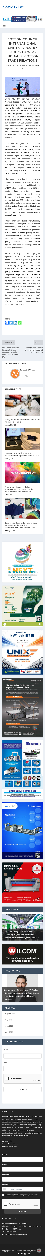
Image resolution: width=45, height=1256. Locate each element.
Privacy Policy (7, 1141)
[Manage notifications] (39, 1250)
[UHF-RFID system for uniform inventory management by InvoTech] (22, 439)
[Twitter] (11, 323)
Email (5, 1062)
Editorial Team (21, 65)
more (26, 1136)
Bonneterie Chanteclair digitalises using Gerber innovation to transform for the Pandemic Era (21, 525)
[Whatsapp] (20, 323)
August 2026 (10, 1013)
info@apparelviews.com (17, 1234)
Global (23, 68)
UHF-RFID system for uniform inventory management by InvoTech (22, 454)
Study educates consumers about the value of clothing (22, 420)
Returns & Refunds (9, 1146)
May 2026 (9, 1032)
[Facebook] (7, 323)
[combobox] (5, 1189)
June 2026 (9, 1026)
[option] (22, 926)
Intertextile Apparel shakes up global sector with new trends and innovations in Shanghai (22, 934)
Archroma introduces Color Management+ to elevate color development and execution (19, 489)
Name (6, 1050)
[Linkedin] (15, 323)
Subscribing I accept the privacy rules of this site (23, 1195)
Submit (22, 1211)
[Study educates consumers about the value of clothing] (22, 405)
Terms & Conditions (10, 1144)
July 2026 (8, 1020)
